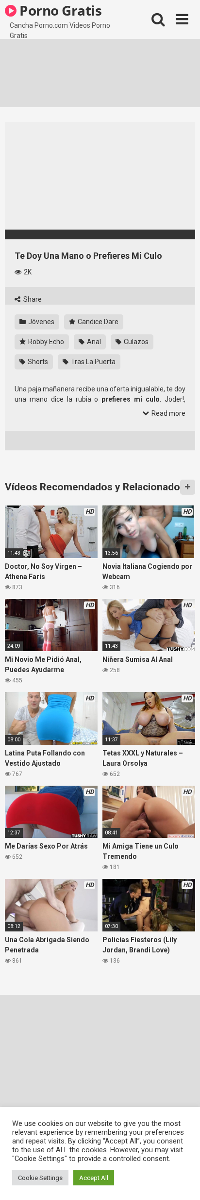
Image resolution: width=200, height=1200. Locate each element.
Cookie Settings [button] (40, 1177)
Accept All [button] (93, 1177)
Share (32, 299)
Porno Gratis (59, 10)
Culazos (135, 342)
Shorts (37, 362)
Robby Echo (45, 342)
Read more (167, 413)
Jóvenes (40, 322)
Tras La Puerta (92, 362)
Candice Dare (97, 322)
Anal (93, 342)
